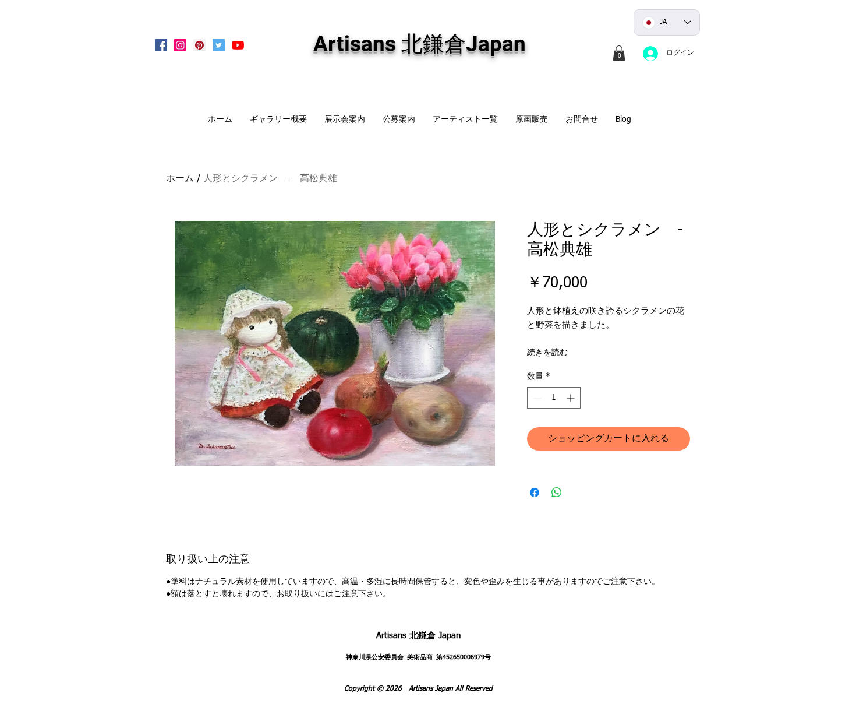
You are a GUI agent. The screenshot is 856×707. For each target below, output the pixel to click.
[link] (619, 53)
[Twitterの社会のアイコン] (219, 45)
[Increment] (571, 398)
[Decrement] (536, 398)
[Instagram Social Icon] (180, 45)
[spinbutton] (553, 398)
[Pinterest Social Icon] (199, 45)
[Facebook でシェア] (535, 493)
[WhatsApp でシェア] (557, 493)
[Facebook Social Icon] (161, 45)
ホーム (180, 179)
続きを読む (547, 353)
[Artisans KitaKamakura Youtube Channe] (238, 45)
